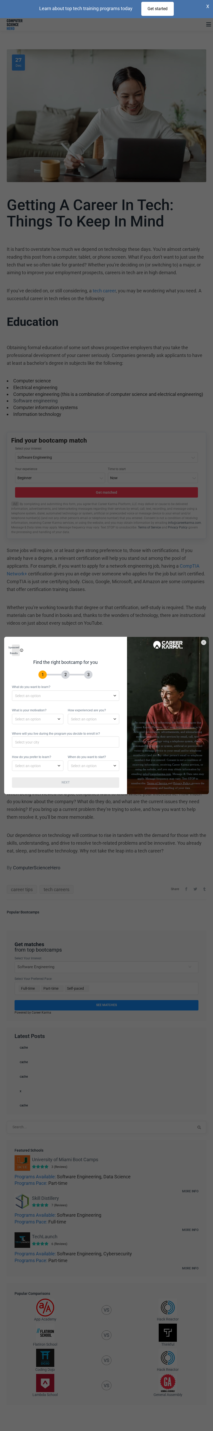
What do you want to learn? (31, 687)
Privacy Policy (182, 783)
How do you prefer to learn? (31, 757)
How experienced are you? (87, 710)
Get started (158, 8)
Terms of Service (157, 783)
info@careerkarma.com (157, 773)
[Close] (206, 640)
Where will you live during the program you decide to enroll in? (56, 733)
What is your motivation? (29, 710)
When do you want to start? (87, 757)
